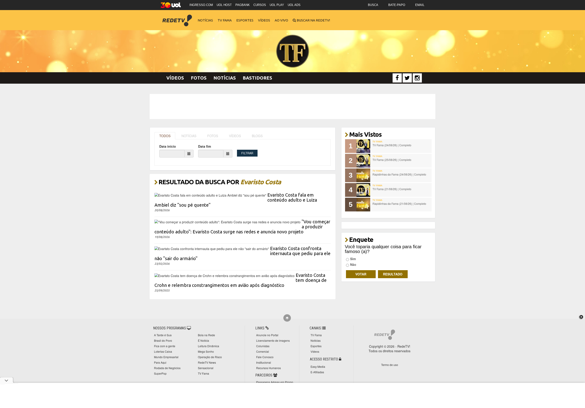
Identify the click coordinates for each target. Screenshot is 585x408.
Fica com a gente (164, 346)
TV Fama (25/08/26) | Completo (391, 160)
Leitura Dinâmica (208, 346)
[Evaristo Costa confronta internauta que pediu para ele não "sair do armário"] (211, 248)
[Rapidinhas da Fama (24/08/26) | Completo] (363, 175)
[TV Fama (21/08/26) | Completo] (363, 190)
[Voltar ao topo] (287, 318)
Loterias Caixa (163, 351)
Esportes (244, 20)
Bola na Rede (206, 335)
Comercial (262, 351)
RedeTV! (177, 17)
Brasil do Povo (163, 340)
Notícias (205, 20)
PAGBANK (242, 5)
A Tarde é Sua (163, 335)
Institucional (263, 362)
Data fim (204, 146)
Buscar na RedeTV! (313, 20)
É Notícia (203, 340)
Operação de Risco (210, 357)
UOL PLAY (277, 5)
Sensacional (205, 368)
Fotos (199, 77)
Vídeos (264, 20)
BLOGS (257, 135)
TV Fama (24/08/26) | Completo (391, 145)
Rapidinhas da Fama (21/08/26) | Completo (399, 203)
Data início (167, 146)
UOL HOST (224, 5)
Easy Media (318, 366)
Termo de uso (389, 365)
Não (353, 264)
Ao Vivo (281, 20)
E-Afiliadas (317, 372)
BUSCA (373, 5)
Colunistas (262, 346)
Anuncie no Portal (267, 335)
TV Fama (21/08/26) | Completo (391, 189)
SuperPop (160, 373)
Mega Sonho (206, 351)
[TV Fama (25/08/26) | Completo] (363, 161)
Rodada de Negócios (167, 368)
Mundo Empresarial (166, 357)
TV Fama (225, 20)
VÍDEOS (235, 135)
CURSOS (259, 5)
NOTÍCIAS (188, 135)
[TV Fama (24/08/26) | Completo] (363, 146)
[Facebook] (397, 78)
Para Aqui (160, 362)
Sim (353, 258)
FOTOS (212, 135)
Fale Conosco (265, 357)
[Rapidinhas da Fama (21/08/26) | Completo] (363, 204)
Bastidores (257, 77)
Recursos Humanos (268, 368)
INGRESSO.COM (201, 5)
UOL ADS (294, 5)
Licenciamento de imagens (273, 340)
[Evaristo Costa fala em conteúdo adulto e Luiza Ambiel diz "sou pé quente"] (210, 194)
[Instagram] (417, 78)
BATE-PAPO (396, 5)
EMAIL (419, 5)
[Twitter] (407, 78)
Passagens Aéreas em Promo (274, 382)
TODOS (164, 135)
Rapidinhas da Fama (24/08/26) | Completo (399, 174)
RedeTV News (207, 362)
